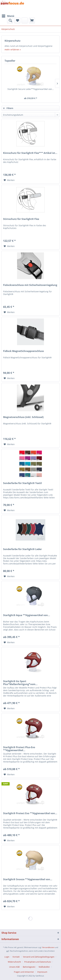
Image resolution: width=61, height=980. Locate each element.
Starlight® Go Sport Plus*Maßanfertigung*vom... (20, 683)
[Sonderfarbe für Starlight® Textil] (30, 464)
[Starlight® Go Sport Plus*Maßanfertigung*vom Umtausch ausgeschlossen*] (30, 662)
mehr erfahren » (13, 49)
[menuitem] (8, 16)
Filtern (9, 108)
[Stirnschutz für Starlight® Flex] (30, 199)
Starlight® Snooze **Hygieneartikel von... (27, 879)
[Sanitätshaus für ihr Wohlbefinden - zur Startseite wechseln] (12, 6)
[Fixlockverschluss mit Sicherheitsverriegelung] (30, 265)
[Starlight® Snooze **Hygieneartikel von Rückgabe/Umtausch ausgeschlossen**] (30, 860)
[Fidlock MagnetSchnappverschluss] (30, 331)
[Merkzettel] (17, 20)
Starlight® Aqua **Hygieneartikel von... (26, 615)
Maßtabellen (44, 966)
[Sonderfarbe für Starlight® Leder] (30, 530)
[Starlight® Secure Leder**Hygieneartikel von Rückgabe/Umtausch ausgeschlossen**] (30, 75)
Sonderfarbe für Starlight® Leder (22, 549)
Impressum (42, 972)
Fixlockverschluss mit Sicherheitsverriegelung (30, 285)
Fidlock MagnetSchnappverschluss (23, 351)
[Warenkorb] (32, 20)
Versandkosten (48, 947)
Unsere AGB (14, 966)
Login (6, 956)
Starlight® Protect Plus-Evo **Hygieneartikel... (19, 749)
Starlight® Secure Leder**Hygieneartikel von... (30, 89)
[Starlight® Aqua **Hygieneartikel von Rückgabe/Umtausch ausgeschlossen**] (30, 596)
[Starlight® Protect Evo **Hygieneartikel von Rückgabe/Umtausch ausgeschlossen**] (30, 794)
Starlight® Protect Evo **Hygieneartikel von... (30, 813)
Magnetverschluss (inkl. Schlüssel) (23, 417)
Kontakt (16, 956)
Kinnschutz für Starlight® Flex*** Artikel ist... (30, 153)
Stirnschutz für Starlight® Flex (21, 219)
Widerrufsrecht (14, 961)
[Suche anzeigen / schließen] (10, 20)
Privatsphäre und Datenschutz (37, 961)
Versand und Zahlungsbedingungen (38, 956)
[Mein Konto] (25, 20)
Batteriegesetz (29, 966)
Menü (10, 16)
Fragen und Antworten (24, 972)
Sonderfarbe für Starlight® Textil (22, 483)
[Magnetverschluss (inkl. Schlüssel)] (30, 398)
